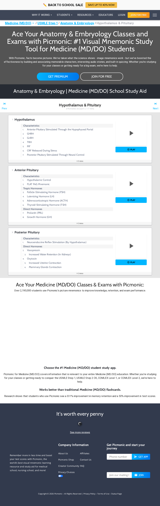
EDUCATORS (106, 14)
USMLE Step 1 (48, 23)
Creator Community (68, 465)
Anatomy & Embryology (77, 23)
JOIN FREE (139, 14)
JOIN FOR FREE (102, 76)
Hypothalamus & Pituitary (115, 23)
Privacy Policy (89, 493)
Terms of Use (103, 493)
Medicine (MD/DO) (18, 23)
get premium (58, 76)
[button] (80, 329)
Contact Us (86, 459)
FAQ (82, 465)
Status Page (116, 493)
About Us (63, 453)
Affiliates (85, 453)
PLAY (132, 149)
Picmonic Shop (66, 459)
